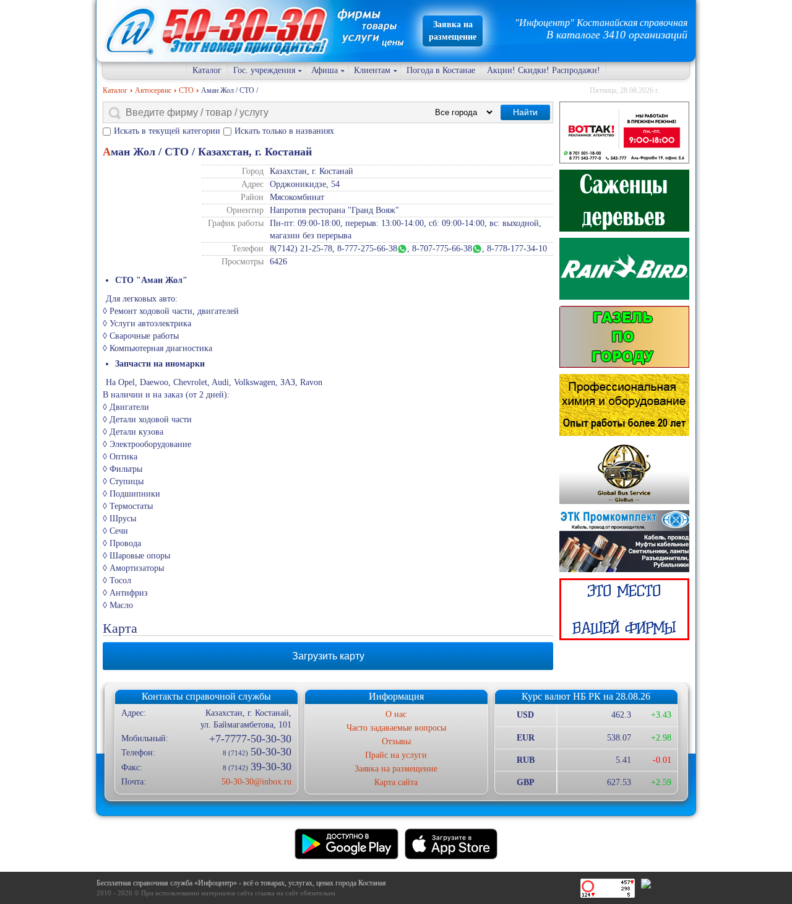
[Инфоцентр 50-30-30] (624, 609)
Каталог (207, 70)
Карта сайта (396, 782)
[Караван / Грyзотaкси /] (624, 337)
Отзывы (396, 741)
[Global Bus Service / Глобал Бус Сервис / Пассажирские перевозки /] (624, 473)
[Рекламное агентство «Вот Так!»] (624, 132)
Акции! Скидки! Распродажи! (543, 70)
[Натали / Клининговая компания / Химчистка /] (624, 405)
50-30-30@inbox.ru (256, 781)
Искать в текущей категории (167, 131)
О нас (396, 714)
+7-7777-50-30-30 (250, 738)
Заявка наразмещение (452, 30)
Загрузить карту (328, 656)
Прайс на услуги (396, 755)
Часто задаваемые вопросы (396, 727)
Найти (525, 112)
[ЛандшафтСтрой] (624, 201)
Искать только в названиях (284, 131)
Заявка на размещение (396, 768)
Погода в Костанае (441, 70)
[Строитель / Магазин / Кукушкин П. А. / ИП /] (624, 269)
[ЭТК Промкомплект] (624, 541)
